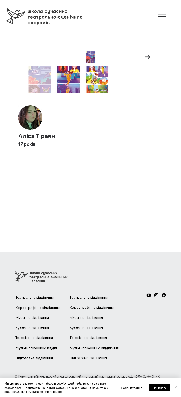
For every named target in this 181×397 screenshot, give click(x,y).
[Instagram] (156, 295)
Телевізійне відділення (34, 337)
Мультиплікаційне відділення (38, 348)
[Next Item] (148, 57)
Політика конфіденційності (45, 391)
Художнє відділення (32, 327)
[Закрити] (175, 387)
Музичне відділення (32, 317)
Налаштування (131, 387)
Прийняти (160, 387)
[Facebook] (163, 295)
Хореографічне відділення (37, 307)
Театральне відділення (34, 297)
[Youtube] (148, 295)
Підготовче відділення (34, 358)
